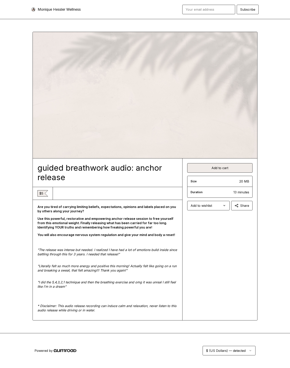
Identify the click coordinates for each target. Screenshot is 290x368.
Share (244, 206)
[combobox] (208, 205)
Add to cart (219, 168)
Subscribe (247, 9)
